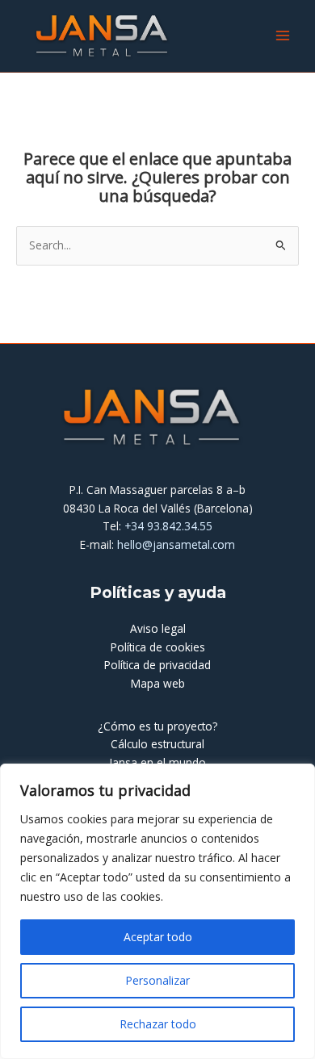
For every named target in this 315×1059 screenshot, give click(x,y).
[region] (157, 911)
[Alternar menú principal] (283, 35)
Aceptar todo (158, 936)
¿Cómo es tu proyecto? (157, 726)
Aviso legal (158, 628)
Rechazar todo (158, 1024)
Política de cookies (158, 647)
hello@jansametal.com (176, 544)
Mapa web (158, 683)
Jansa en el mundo (157, 762)
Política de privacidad (157, 664)
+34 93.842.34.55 (168, 526)
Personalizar (157, 980)
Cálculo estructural (157, 743)
